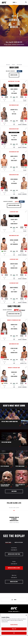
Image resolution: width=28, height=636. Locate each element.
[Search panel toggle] (26, 2)
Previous (2, 25)
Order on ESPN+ (14, 75)
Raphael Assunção (14, 240)
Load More (14, 491)
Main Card (8, 64)
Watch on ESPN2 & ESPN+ (14, 205)
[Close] (26, 615)
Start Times (8, 542)
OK (14, 633)
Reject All (14, 628)
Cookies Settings (14, 624)
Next (26, 25)
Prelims (13, 64)
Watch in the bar (19, 542)
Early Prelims (19, 64)
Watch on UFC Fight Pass (14, 314)
